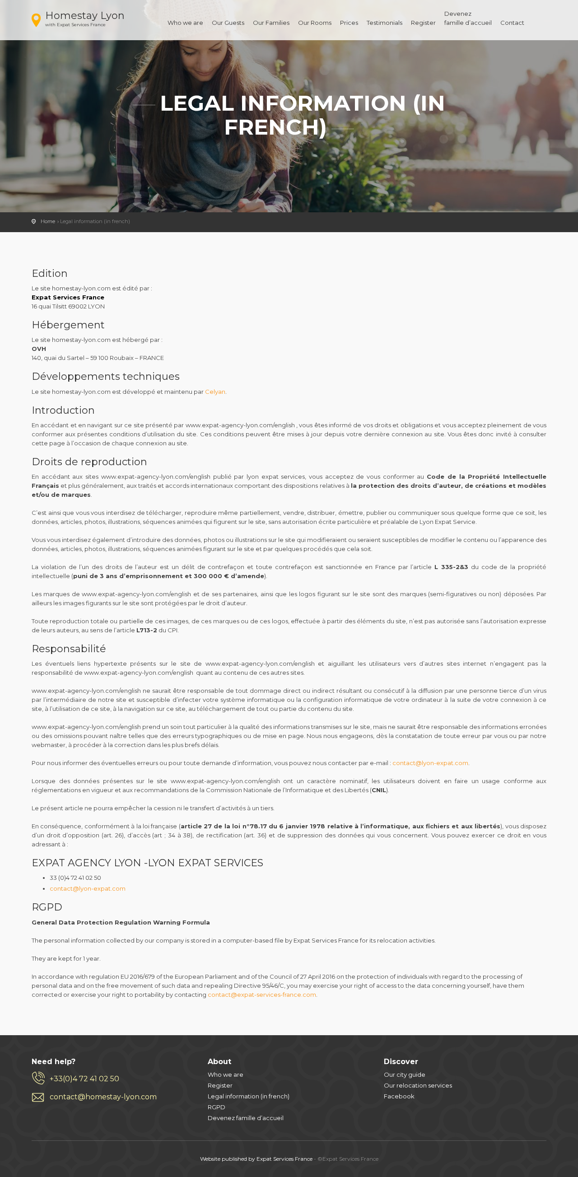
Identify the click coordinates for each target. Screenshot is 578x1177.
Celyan (215, 391)
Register (423, 22)
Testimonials (384, 22)
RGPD (216, 1107)
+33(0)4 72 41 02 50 (84, 1078)
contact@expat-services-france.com (262, 994)
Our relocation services (418, 1085)
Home (48, 221)
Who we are (185, 22)
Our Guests (228, 22)
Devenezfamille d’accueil (468, 18)
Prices (349, 22)
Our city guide (404, 1074)
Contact (512, 22)
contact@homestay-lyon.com (103, 1097)
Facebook (399, 1096)
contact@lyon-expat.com (430, 762)
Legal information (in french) (248, 1096)
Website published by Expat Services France (256, 1158)
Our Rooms (314, 22)
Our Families (271, 22)
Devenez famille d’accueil (246, 1117)
